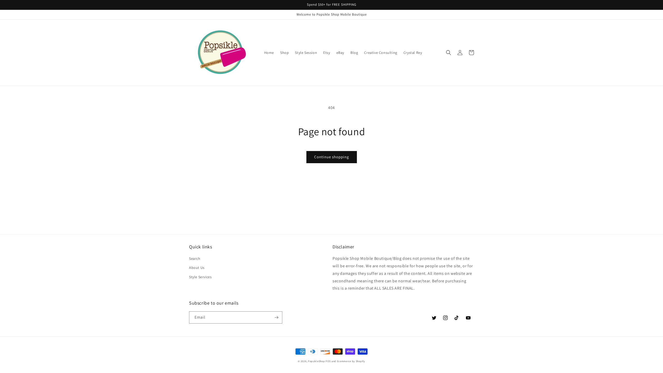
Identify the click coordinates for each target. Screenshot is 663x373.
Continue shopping (331, 156)
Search (194, 258)
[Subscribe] (276, 317)
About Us (197, 267)
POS (328, 361)
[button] (448, 52)
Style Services (200, 277)
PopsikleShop (316, 361)
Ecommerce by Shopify (351, 361)
